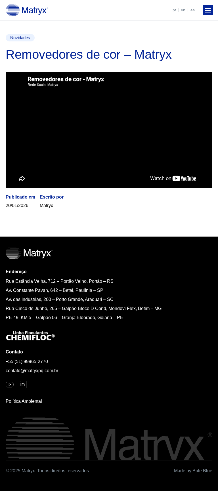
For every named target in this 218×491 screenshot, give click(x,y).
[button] (208, 10)
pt (174, 10)
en (183, 10)
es (192, 10)
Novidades (20, 37)
